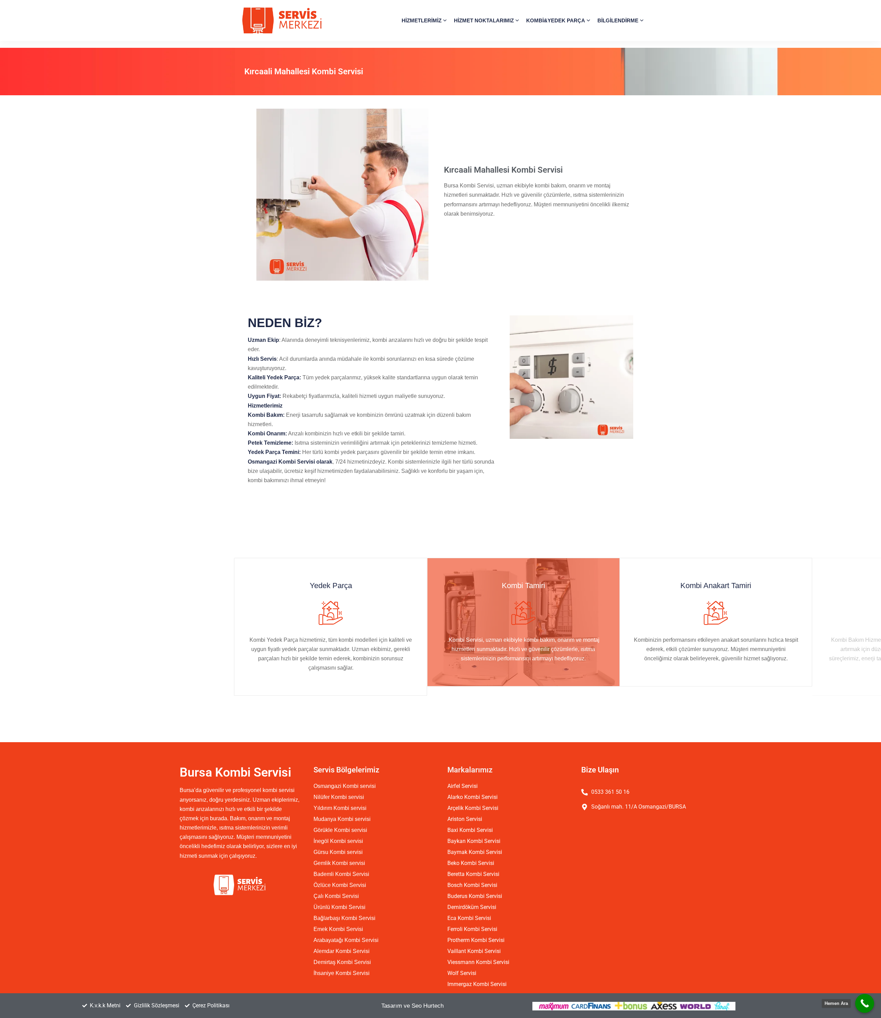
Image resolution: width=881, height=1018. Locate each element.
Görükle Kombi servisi (340, 830)
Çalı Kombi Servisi (336, 896)
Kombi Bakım (737, 585)
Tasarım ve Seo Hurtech (412, 1006)
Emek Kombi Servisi (338, 929)
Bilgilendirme (617, 20)
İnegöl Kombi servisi (338, 841)
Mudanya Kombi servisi (342, 819)
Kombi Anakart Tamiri (545, 585)
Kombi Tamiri (352, 585)
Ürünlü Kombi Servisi (339, 907)
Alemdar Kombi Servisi (342, 951)
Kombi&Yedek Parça (555, 20)
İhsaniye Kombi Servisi (342, 973)
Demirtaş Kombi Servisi (342, 962)
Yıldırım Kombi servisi (340, 808)
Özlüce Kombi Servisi (340, 885)
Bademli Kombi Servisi (341, 874)
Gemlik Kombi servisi (339, 863)
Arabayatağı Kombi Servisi (346, 940)
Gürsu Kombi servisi (338, 852)
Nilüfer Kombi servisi (339, 797)
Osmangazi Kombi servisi (345, 786)
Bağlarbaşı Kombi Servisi (344, 918)
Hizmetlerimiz (422, 20)
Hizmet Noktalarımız (484, 20)
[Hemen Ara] (864, 1003)
